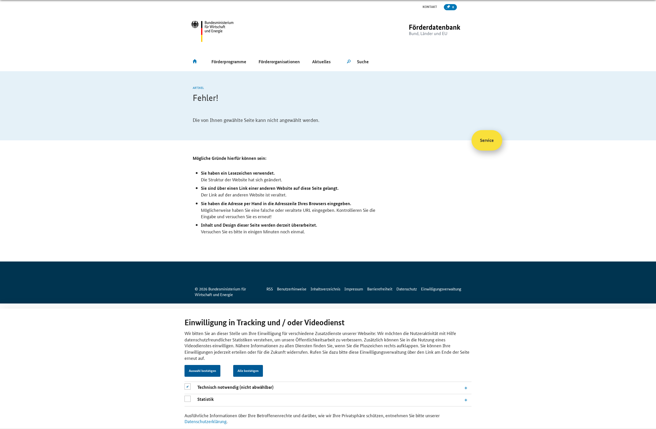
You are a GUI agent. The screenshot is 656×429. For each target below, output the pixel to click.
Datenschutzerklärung (205, 421)
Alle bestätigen (248, 371)
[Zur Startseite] (424, 31)
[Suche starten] (349, 62)
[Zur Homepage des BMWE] (212, 31)
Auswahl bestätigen (202, 371)
